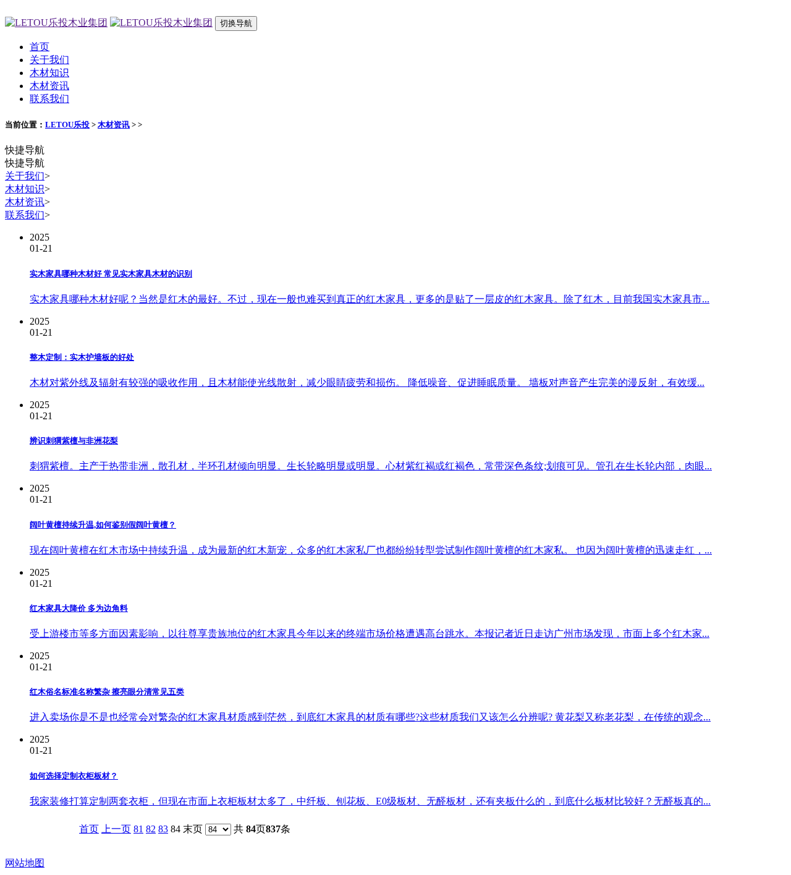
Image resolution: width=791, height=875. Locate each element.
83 (163, 829)
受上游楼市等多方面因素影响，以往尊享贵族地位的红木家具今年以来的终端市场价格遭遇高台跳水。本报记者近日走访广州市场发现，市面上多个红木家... (369, 633)
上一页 (116, 829)
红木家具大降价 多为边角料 (79, 608)
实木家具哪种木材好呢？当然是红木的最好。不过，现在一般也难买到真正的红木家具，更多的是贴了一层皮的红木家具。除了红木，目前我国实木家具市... (369, 299)
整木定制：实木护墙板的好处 (82, 357)
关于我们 (49, 59)
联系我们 (49, 98)
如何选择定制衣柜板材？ (74, 775)
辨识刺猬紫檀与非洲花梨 (74, 440)
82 (151, 829)
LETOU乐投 (67, 124)
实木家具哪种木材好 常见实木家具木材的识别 (111, 273)
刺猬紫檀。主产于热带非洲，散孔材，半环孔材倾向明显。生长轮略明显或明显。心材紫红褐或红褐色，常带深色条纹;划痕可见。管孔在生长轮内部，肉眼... (371, 466)
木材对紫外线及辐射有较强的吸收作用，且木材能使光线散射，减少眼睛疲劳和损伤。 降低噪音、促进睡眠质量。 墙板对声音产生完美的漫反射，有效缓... (367, 382)
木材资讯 (49, 85)
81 (138, 829)
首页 (39, 46)
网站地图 (24, 863)
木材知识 (49, 72)
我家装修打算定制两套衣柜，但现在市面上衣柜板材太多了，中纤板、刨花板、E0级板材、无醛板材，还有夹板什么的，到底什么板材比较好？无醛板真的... (370, 801)
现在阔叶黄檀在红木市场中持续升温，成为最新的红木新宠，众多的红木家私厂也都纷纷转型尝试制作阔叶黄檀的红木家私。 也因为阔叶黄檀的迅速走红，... (371, 550)
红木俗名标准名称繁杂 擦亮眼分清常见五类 (107, 691)
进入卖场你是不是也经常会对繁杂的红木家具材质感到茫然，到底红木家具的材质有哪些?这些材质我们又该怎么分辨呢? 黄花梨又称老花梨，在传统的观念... (370, 717)
